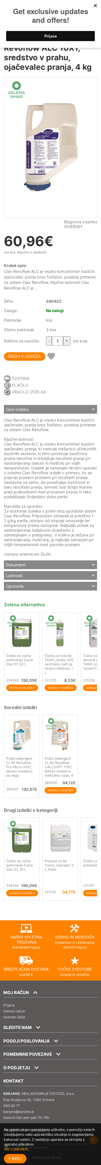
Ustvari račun (14, 1011)
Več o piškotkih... (17, 1149)
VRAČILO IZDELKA (29, 391)
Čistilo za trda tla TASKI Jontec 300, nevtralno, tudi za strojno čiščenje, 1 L (59, 664)
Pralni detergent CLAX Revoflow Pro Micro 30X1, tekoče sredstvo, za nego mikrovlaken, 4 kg (20, 769)
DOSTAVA (20, 378)
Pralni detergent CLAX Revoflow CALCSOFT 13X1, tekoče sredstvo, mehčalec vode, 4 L (59, 769)
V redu (15, 1158)
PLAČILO (20, 385)
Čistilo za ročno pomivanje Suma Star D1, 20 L (19, 660)
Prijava (9, 1005)
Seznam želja (14, 1017)
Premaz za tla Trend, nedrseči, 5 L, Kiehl (59, 865)
